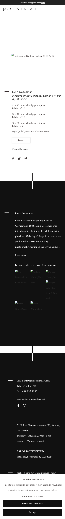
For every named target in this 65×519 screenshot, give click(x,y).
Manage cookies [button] (32, 496)
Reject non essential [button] (32, 503)
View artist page (20, 149)
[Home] (20, 9)
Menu (59, 8)
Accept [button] (32, 512)
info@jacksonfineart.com (37, 381)
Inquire (21, 140)
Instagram (24, 406)
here (43, 2)
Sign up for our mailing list (31, 399)
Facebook (18, 406)
